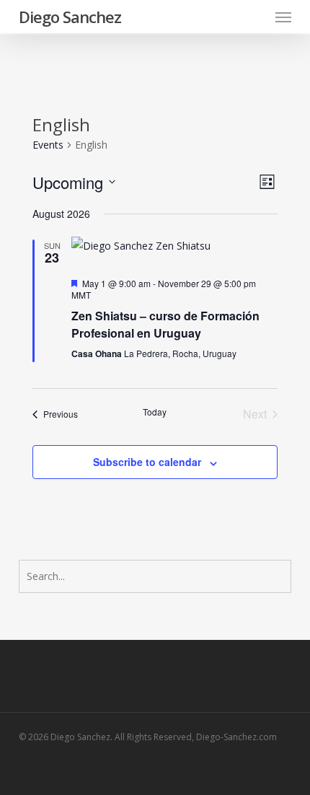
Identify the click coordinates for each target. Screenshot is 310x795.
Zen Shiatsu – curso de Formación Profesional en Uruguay (165, 324)
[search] (254, 17)
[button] (283, 16)
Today (155, 412)
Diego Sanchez (70, 17)
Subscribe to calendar (147, 461)
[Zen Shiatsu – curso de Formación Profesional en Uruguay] (174, 246)
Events (47, 144)
